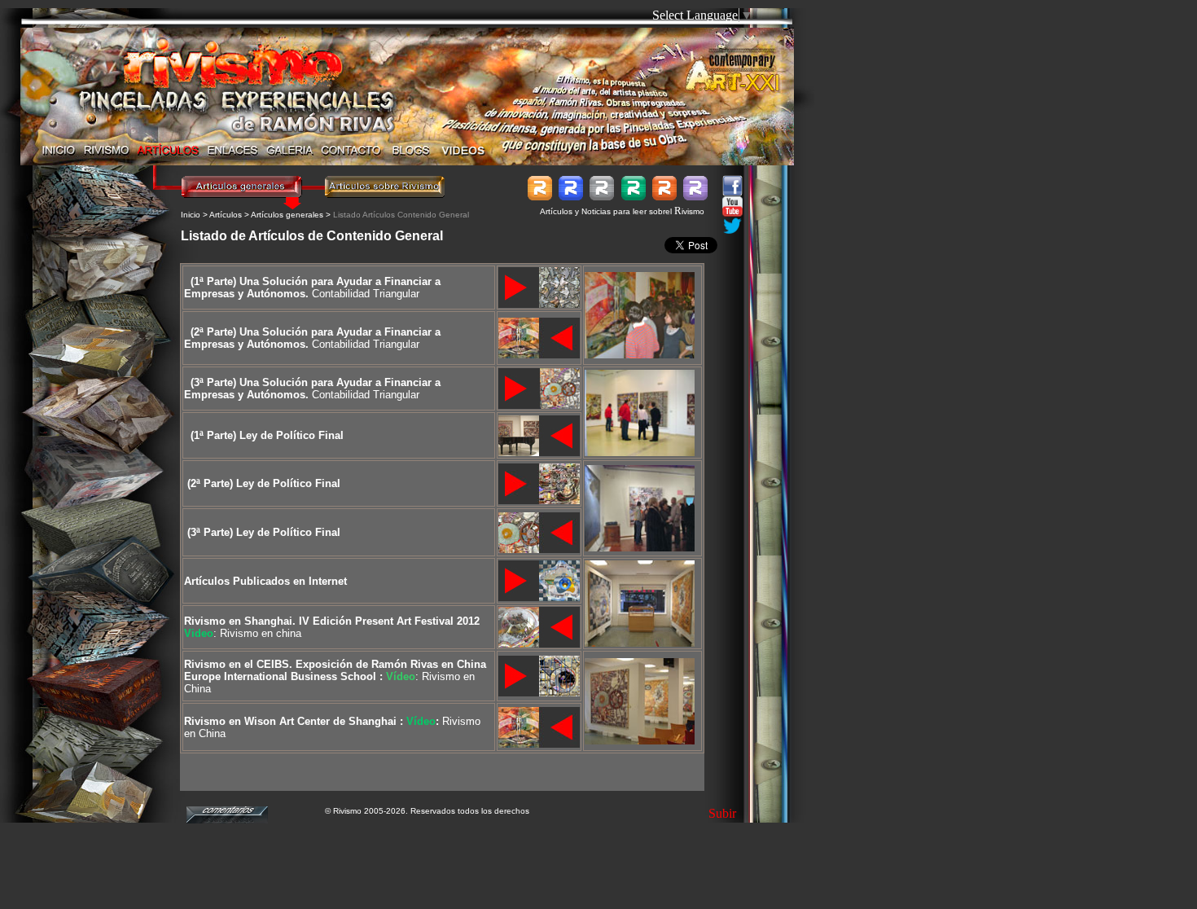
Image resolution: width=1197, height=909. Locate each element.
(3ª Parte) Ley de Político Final (263, 532)
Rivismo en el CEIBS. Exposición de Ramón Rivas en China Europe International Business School (335, 670)
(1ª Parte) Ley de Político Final (267, 435)
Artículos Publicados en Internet (265, 581)
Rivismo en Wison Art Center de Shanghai (290, 721)
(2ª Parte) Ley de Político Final (263, 483)
